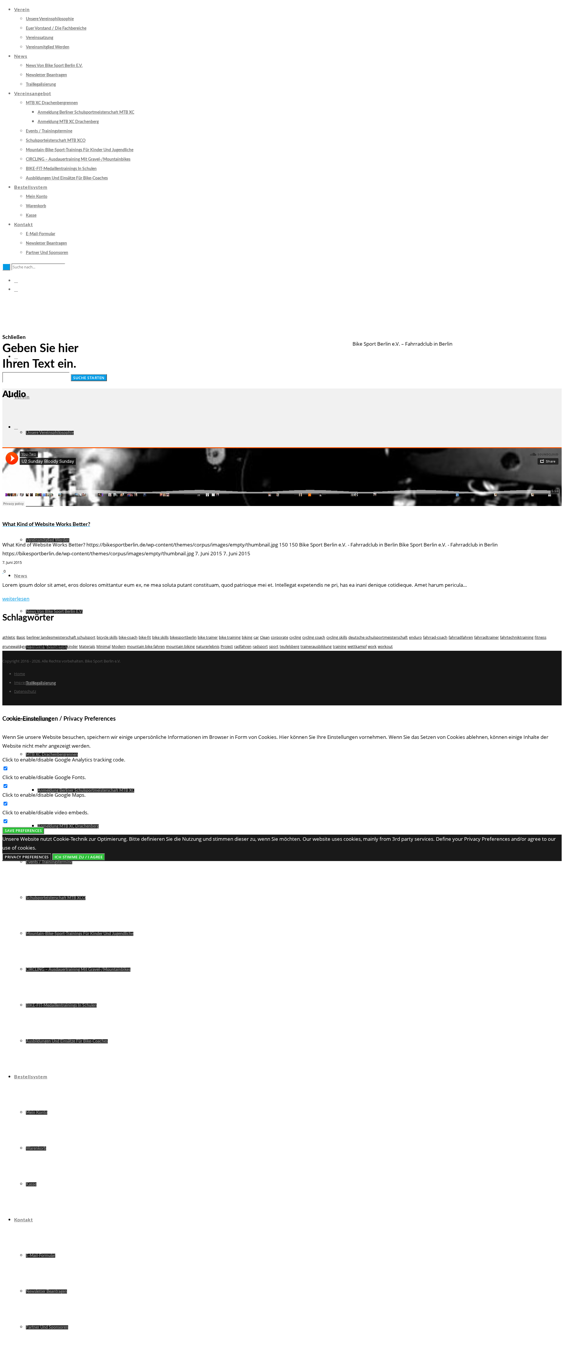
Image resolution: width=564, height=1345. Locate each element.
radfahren (242, 646)
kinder (72, 646)
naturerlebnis (207, 646)
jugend (37, 646)
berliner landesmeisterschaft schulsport (60, 637)
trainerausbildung (316, 646)
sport (273, 646)
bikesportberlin (183, 637)
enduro (415, 637)
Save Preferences (23, 830)
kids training (55, 646)
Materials (87, 646)
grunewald (11, 646)
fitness (540, 637)
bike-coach (128, 637)
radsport (260, 646)
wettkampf (357, 646)
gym (26, 646)
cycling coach (313, 637)
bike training (230, 637)
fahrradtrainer (486, 637)
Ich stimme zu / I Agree (79, 857)
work (372, 646)
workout (385, 646)
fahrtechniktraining (516, 637)
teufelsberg (289, 646)
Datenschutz (25, 691)
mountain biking (180, 646)
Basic (20, 637)
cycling (295, 637)
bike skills (160, 637)
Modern (119, 646)
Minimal (103, 646)
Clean (265, 637)
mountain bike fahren (146, 646)
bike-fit (145, 637)
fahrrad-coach (435, 637)
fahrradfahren (461, 637)
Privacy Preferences (27, 857)
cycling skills (336, 637)
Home (19, 673)
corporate (279, 637)
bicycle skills (107, 637)
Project (227, 646)
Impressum (24, 682)
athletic (8, 637)
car (256, 637)
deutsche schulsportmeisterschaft (378, 637)
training (339, 646)
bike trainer (208, 637)
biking (247, 637)
